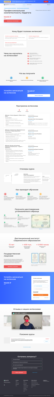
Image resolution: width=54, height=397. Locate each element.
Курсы (17, 381)
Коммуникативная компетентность (23, 8)
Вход (48, 4)
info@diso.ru (45, 380)
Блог (16, 385)
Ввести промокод (36, 297)
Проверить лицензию (13, 266)
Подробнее (45, 1)
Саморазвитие (33, 385)
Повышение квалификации (35, 384)
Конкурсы (24, 388)
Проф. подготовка (34, 381)
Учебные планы (25, 385)
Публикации (25, 389)
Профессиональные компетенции (10, 8)
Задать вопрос (34, 372)
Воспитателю (29, 4)
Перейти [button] (46, 341)
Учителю (24, 4)
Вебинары (17, 384)
